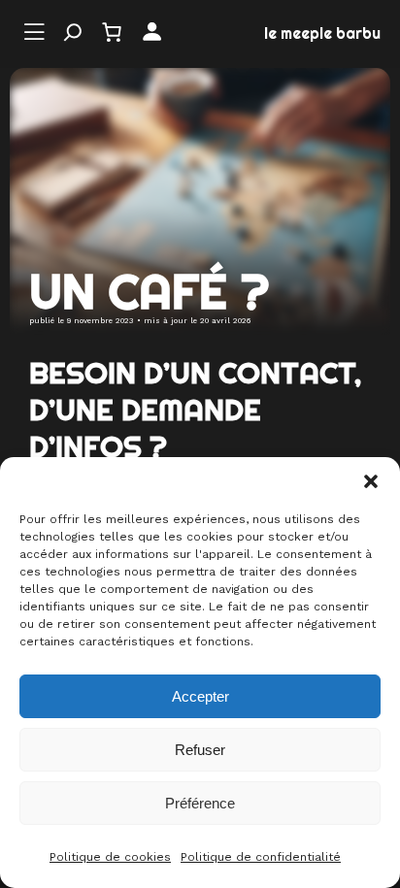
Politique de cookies (110, 857)
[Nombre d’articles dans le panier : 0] (111, 32)
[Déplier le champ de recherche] (73, 32)
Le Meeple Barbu (322, 33)
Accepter (200, 696)
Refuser (200, 749)
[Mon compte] (152, 32)
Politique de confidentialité (261, 857)
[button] (371, 481)
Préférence (200, 803)
